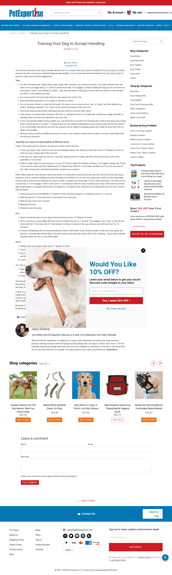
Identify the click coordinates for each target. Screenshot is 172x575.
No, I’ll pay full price (116, 308)
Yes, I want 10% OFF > (116, 300)
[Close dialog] (143, 250)
